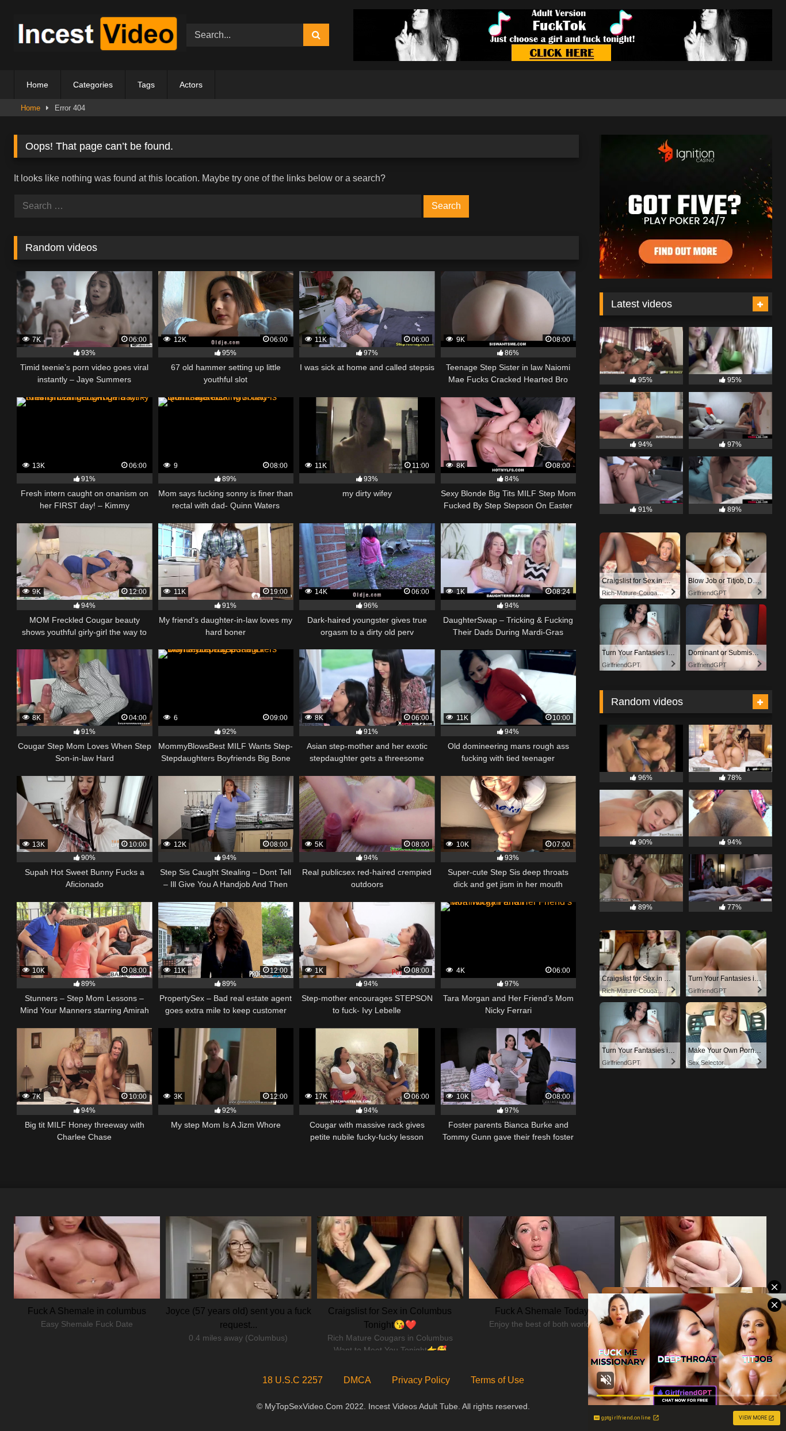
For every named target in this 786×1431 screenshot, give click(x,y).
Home (37, 84)
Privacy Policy (421, 1380)
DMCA (357, 1380)
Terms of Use (497, 1380)
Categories (93, 84)
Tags (146, 84)
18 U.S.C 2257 (292, 1380)
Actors (191, 84)
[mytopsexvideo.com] (100, 35)
